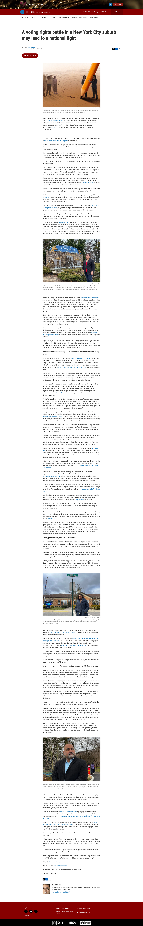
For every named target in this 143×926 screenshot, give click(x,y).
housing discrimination (50, 208)
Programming (43, 17)
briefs (75, 812)
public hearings (55, 476)
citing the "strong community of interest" (63, 632)
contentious (46, 476)
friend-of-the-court (66, 812)
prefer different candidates (90, 298)
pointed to (46, 197)
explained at (80, 499)
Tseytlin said (52, 518)
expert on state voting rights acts (63, 393)
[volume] (27, 12)
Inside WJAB (24, 17)
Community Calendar (79, 17)
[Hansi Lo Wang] (46, 889)
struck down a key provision (80, 358)
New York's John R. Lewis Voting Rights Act (72, 367)
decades (95, 205)
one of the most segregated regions (56, 141)
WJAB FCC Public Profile (83, 908)
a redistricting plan (88, 182)
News (33, 17)
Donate (118, 4)
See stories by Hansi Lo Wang (62, 892)
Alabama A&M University (62, 908)
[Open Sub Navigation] (29, 17)
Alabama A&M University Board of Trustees (64, 912)
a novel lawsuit (64, 222)
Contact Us (94, 17)
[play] (22, 12)
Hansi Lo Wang (31, 47)
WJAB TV (54, 17)
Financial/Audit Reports (83, 912)
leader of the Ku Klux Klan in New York (73, 645)
